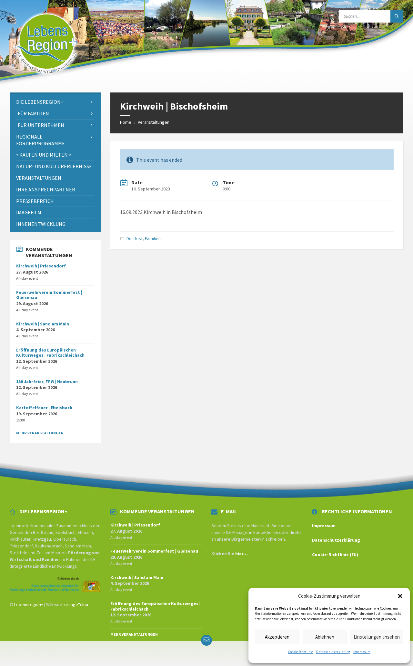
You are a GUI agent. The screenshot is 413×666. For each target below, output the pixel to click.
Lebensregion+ (28, 604)
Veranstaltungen (153, 122)
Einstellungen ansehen (377, 637)
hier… (241, 553)
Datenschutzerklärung (333, 652)
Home (125, 122)
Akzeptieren (277, 637)
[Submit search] (396, 16)
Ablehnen (324, 637)
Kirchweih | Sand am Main (42, 324)
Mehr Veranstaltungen (40, 432)
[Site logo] (46, 80)
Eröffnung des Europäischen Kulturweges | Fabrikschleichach (50, 352)
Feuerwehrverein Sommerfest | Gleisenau (49, 295)
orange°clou (76, 604)
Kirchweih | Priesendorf (41, 266)
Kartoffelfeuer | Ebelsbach (44, 407)
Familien (153, 238)
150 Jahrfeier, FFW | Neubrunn (47, 381)
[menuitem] (55, 102)
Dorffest (134, 238)
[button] (400, 596)
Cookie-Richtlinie (300, 652)
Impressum (361, 652)
